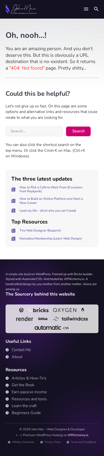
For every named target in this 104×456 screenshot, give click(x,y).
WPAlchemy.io (77, 435)
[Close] (91, 36)
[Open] (86, 9)
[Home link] (21, 9)
